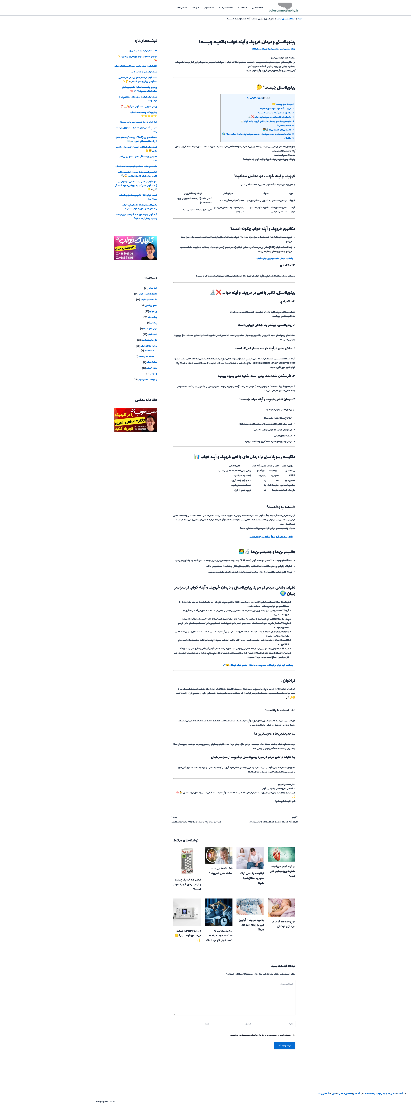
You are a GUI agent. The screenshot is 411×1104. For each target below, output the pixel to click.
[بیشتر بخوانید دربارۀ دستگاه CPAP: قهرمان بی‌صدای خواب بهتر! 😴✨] (187, 912)
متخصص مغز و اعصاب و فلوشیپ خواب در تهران (136, 166)
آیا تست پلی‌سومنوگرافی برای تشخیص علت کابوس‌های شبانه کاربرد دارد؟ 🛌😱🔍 (137, 174)
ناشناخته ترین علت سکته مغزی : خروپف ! (220, 871)
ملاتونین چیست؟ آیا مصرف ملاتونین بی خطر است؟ (138, 159)
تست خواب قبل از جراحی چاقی (144, 72)
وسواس (153, 374)
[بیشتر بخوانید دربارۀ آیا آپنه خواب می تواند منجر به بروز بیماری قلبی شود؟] (281, 854)
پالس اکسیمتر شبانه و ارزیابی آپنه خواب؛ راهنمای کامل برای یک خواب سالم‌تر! (139, 207)
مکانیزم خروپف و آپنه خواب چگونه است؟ (276, 113)
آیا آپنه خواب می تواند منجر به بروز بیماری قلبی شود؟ (282, 871)
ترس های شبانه (150, 329)
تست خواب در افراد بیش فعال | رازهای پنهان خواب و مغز (138, 99)
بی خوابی (153, 311)
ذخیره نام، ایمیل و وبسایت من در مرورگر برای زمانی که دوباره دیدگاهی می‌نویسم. (260, 1035)
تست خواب (209, 8)
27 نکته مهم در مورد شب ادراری (143, 51)
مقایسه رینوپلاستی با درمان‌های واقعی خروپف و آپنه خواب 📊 (267, 121)
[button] (239, 7)
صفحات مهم (227, 8)
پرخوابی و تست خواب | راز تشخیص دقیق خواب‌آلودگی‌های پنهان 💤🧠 (139, 89)
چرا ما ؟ (331, 1094)
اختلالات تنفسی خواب (148, 294)
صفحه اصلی (257, 8)
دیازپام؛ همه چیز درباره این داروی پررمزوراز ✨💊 (137, 58)
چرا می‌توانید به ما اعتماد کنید (373, 1094)
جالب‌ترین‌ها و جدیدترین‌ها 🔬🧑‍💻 (278, 130)
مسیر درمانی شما (342, 1094)
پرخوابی (153, 323)
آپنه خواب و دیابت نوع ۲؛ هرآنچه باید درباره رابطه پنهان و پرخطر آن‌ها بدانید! (136, 216)
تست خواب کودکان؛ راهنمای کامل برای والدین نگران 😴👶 (136, 149)
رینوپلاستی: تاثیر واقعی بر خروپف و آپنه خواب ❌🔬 (271, 117)
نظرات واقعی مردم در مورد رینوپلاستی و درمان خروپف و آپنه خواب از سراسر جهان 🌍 (258, 134)
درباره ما (195, 8)
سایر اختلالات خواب (148, 346)
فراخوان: (289, 138)
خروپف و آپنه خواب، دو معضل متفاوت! (277, 109)
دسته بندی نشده (146, 356)
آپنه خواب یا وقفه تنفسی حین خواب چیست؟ (138, 122)
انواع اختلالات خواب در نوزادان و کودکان (283, 924)
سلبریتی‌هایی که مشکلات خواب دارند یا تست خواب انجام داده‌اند (219, 935)
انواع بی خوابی (151, 306)
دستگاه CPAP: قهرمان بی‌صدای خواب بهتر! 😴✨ (188, 935)
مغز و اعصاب (151, 368)
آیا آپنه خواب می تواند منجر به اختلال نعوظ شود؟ (252, 878)
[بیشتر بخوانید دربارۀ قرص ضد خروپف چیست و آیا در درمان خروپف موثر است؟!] (187, 861)
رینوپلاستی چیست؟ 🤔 (283, 104)
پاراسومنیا (152, 317)
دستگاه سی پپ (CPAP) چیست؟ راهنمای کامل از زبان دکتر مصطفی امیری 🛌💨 (136, 139)
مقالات (244, 8)
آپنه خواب (153, 288)
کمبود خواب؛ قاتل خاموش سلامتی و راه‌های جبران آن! (138, 197)
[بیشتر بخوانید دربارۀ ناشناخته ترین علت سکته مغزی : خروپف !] (218, 855)
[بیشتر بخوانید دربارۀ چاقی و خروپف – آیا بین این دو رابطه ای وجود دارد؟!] (250, 907)
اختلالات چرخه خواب (148, 300)
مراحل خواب (151, 362)
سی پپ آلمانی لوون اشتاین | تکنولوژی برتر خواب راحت (136, 130)
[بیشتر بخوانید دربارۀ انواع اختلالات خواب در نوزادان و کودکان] (281, 907)
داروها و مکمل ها (149, 340)
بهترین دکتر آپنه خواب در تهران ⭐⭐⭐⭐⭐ (143, 114)
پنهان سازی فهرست (255, 98)
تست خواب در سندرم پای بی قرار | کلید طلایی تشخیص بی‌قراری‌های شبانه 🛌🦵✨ (137, 80)
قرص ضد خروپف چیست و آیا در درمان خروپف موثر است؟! (187, 884)
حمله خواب (149, 351)
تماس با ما (182, 8)
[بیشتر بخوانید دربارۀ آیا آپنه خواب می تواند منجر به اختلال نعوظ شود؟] (250, 858)
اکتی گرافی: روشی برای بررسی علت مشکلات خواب (135, 66)
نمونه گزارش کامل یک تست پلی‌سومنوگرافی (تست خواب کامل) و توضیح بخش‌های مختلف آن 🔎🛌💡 (136, 186)
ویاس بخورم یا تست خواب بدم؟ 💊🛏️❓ (138, 107)
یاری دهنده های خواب (147, 380)
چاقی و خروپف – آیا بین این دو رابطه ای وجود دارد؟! (251, 925)
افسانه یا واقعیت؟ (285, 126)
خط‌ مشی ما (355, 1094)
